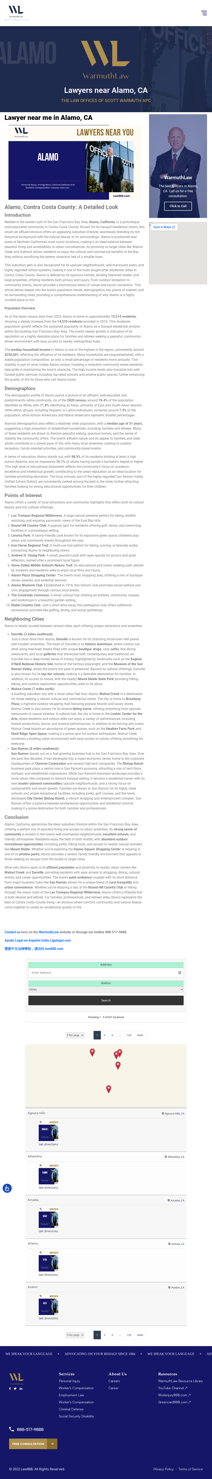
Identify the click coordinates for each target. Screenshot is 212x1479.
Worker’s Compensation (76, 1388)
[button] (92, 1052)
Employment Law (71, 1395)
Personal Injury (69, 1381)
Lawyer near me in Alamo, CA (49, 118)
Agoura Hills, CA (174, 1113)
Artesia (33, 1243)
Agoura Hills (36, 1113)
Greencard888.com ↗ (174, 1402)
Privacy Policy (164, 1469)
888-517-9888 (30, 1429)
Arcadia (33, 1200)
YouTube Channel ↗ (172, 1388)
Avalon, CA (177, 1287)
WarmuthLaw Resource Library (180, 1381)
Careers (114, 1381)
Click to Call (178, 206)
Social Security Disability (76, 1416)
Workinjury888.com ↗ (174, 1395)
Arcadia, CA (177, 1200)
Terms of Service (190, 1469)
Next (140, 1035)
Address (106, 964)
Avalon (33, 1287)
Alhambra (35, 1156)
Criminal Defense (71, 1409)
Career (113, 1388)
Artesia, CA (177, 1244)
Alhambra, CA (176, 1157)
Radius (106, 983)
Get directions (48, 1144)
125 (129, 1035)
